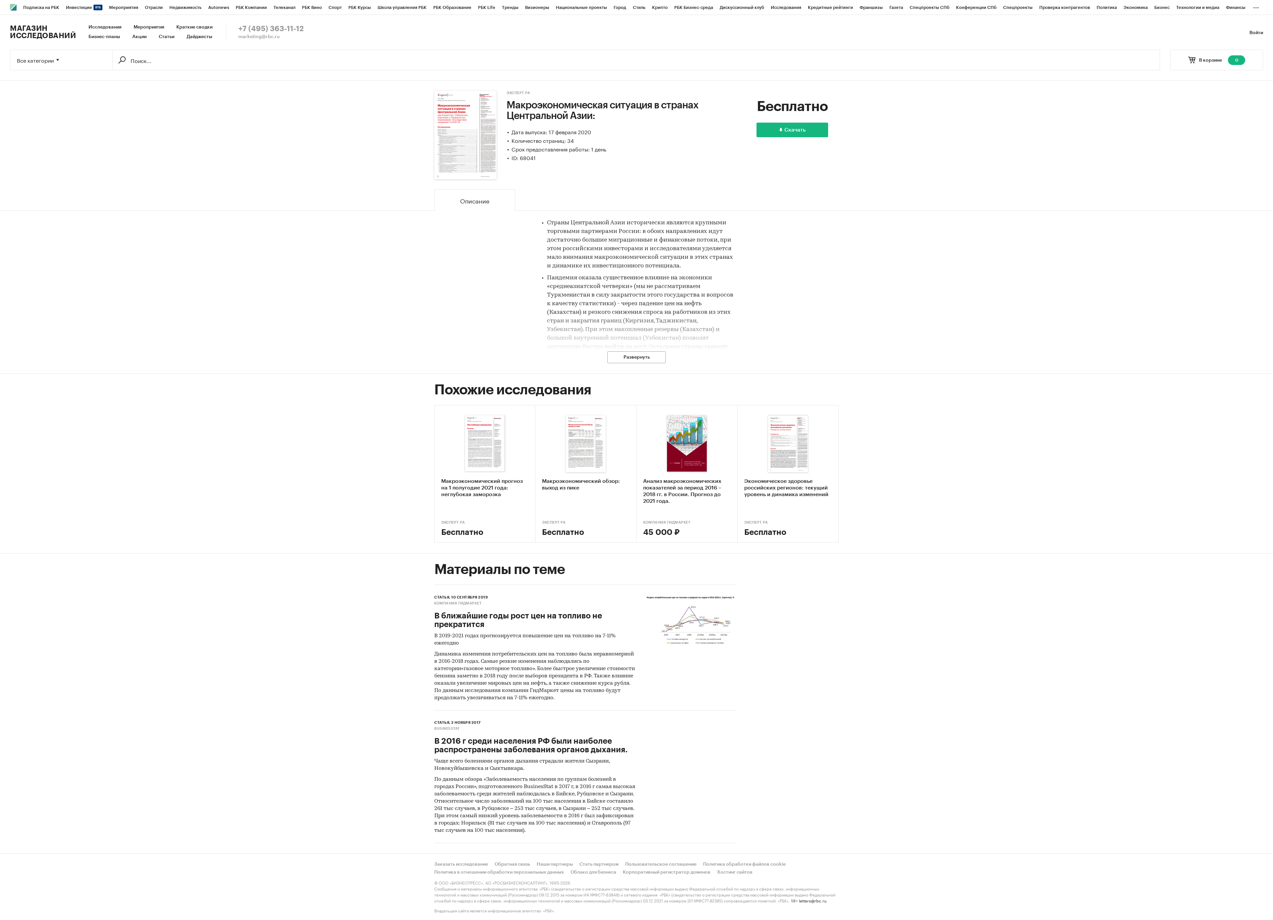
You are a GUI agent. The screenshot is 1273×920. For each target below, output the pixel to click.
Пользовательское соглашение (661, 864)
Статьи (166, 36)
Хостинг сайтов (735, 872)
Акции (139, 36)
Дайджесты (199, 36)
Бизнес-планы (104, 36)
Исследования (105, 27)
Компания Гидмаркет (666, 522)
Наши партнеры (555, 864)
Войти (1256, 32)
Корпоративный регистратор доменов (666, 872)
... (1256, 6)
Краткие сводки (194, 27)
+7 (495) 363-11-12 (271, 28)
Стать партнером (599, 864)
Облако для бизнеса (593, 872)
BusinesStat (447, 728)
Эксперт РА (518, 93)
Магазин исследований (43, 32)
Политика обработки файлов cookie (744, 864)
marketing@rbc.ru (259, 36)
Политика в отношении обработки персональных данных (499, 872)
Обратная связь (512, 864)
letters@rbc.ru (812, 900)
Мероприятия (149, 27)
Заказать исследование (461, 864)
